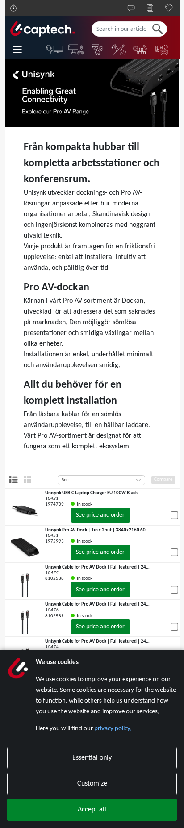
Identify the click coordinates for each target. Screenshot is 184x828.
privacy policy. (113, 728)
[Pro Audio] (140, 49)
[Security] (98, 49)
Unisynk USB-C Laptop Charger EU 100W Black (91, 493)
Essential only (92, 757)
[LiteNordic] (119, 49)
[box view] (27, 480)
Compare (163, 479)
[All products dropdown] (23, 49)
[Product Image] (25, 509)
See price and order (100, 515)
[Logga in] (13, 8)
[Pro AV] (76, 49)
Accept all (92, 809)
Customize (92, 783)
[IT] (55, 49)
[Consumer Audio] (162, 49)
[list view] (13, 480)
